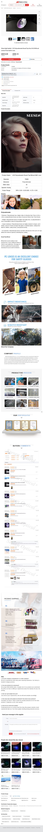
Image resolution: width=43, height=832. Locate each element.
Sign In (3, 85)
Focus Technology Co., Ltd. (14, 827)
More (2, 823)
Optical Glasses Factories (6, 818)
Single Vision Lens (25, 800)
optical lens (34, 800)
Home (2, 8)
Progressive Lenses (14, 810)
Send (11, 733)
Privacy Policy (38, 827)
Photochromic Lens (25, 798)
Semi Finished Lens (4, 798)
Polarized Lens (22, 810)
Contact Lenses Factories (16, 816)
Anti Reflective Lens (5, 810)
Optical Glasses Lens (26, 818)
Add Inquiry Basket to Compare (22, 42)
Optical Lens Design (16, 818)
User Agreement (27, 827)
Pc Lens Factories (27, 816)
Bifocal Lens (13, 800)
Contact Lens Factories (6, 816)
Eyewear (14, 8)
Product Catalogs (17, 796)
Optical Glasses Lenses (36, 818)
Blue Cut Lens (34, 798)
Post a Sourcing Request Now (33, 733)
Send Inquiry (11, 59)
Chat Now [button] (33, 59)
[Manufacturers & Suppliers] (21, 2)
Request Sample (19, 61)
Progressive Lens (4, 800)
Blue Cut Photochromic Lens (16, 798)
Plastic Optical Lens (5, 821)
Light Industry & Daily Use (8, 8)
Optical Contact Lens (14, 821)
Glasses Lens (19, 8)
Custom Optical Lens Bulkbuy (26, 821)
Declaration (33, 827)
